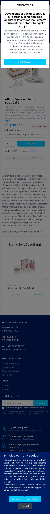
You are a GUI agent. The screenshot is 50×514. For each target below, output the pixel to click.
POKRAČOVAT (25, 62)
